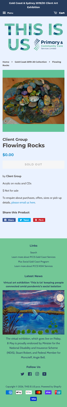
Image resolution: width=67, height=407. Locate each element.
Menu (10, 12)
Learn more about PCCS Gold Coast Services (33, 257)
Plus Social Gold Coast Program (33, 261)
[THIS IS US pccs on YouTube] (44, 374)
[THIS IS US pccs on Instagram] (37, 374)
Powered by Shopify (51, 386)
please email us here (23, 202)
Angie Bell (39, 357)
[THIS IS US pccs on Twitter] (22, 374)
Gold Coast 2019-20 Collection (31, 62)
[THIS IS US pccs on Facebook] (30, 374)
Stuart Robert (23, 352)
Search (33, 252)
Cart (61, 12)
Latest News (34, 276)
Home (6, 62)
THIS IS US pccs (32, 386)
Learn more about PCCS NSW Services (33, 266)
